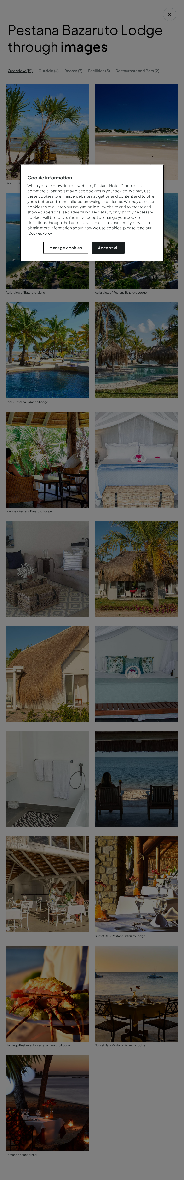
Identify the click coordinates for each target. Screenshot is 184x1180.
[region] (92, 212)
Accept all (108, 247)
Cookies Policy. (41, 233)
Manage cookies (65, 247)
